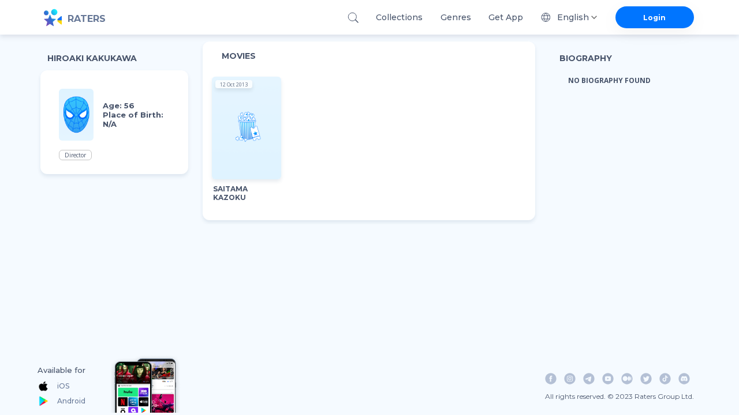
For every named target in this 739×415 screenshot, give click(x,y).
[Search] (353, 17)
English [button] (573, 17)
